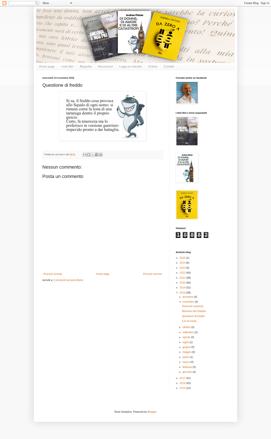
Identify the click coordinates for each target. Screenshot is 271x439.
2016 (183, 383)
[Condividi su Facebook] (97, 154)
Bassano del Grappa (194, 311)
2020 (183, 282)
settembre (189, 332)
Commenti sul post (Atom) (68, 280)
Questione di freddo (193, 316)
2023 (183, 267)
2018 (183, 292)
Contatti (169, 66)
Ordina (152, 66)
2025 (183, 257)
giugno (187, 347)
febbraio (188, 367)
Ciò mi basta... (190, 321)
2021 (183, 277)
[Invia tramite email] (85, 154)
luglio (186, 342)
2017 (183, 378)
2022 (183, 272)
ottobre (187, 327)
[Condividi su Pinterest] (101, 154)
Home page (47, 66)
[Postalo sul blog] (89, 154)
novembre (189, 301)
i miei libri (67, 66)
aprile (186, 357)
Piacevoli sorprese (192, 306)
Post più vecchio (152, 274)
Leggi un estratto (130, 66)
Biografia (86, 66)
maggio (187, 352)
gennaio (188, 371)
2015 (183, 388)
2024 (183, 262)
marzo (186, 362)
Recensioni (105, 66)
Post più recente (52, 274)
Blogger (152, 411)
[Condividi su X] (93, 154)
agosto (187, 337)
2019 (183, 287)
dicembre (188, 296)
